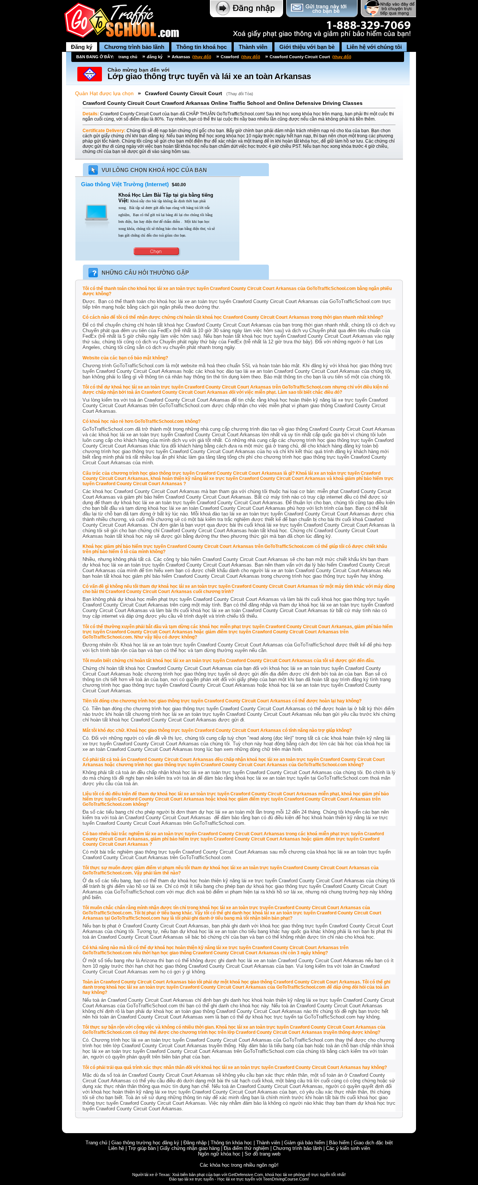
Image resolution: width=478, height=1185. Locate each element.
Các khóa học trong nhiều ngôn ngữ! (239, 1165)
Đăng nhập (195, 1142)
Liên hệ (116, 1148)
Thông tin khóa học (231, 1142)
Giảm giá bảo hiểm (304, 1142)
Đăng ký (81, 47)
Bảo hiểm (339, 1142)
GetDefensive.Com (245, 1174)
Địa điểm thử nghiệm (246, 1148)
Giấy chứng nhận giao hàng (190, 1148)
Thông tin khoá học (201, 47)
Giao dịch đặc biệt (373, 1142)
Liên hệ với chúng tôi (374, 47)
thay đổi (202, 56)
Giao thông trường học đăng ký (145, 1142)
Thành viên (253, 47)
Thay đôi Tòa (240, 93)
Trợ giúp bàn (142, 1148)
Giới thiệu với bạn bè (307, 47)
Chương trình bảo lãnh (134, 47)
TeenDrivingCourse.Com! (286, 1179)
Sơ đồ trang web (262, 1154)
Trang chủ (96, 1142)
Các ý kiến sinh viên (348, 1148)
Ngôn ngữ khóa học (219, 1154)
